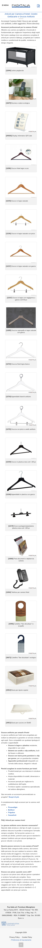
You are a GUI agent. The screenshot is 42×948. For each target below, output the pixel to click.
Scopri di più (14, 797)
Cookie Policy (27, 937)
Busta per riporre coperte (17, 690)
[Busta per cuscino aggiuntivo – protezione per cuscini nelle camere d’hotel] (21, 709)
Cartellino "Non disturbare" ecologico (21, 657)
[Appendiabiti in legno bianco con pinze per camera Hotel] (21, 415)
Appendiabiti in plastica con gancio (20, 494)
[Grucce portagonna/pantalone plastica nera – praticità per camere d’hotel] (21, 513)
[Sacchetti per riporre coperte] (21, 676)
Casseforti (12, 815)
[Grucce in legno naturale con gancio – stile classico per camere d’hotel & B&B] (21, 252)
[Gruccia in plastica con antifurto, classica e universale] (21, 448)
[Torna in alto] (21, 944)
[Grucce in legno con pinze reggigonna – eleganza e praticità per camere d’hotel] (21, 220)
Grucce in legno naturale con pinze (20, 233)
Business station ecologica (18, 103)
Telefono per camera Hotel (17, 592)
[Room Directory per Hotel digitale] (21, 89)
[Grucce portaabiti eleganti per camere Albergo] (21, 350)
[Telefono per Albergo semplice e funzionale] (21, 578)
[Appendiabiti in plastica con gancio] (21, 480)
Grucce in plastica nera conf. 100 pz (21, 462)
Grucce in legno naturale (17, 201)
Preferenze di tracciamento (21, 940)
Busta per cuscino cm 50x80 (18, 723)
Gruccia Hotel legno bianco (18, 364)
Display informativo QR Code (19, 136)
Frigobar (11, 812)
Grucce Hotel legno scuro (17, 168)
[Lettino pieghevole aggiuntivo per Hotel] (21, 56)
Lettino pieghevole (15, 70)
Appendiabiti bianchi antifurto (18, 396)
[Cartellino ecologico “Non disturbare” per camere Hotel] (21, 643)
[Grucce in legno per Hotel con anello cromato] (21, 383)
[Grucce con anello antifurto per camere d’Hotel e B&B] (21, 187)
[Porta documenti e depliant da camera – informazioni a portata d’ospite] (21, 546)
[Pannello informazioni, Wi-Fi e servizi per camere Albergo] (21, 122)
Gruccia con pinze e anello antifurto (20, 429)
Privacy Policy (14, 937)
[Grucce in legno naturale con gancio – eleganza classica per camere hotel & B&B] (21, 285)
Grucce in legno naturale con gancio (21, 266)
